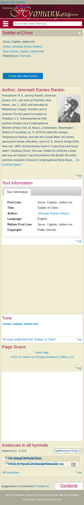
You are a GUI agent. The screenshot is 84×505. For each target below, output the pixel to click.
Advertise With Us (58, 495)
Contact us (42, 486)
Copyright (19, 495)
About (9, 495)
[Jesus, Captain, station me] (20, 323)
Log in (59, 14)
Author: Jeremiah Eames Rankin (22, 46)
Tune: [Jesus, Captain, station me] (23, 51)
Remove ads (10, 8)
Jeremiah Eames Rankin (53, 213)
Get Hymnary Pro (53, 499)
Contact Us (41, 495)
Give (39, 499)
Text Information (17, 192)
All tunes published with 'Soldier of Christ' (29, 339)
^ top (78, 175)
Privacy (29, 495)
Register (73, 14)
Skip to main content (12, 2)
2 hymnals (25, 55)
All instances (10, 472)
